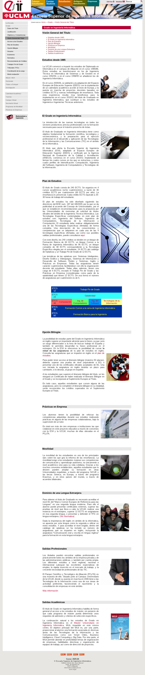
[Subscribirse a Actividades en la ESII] (63, 654)
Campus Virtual (11, 100)
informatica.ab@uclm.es (72, 668)
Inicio (43, 22)
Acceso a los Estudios (15, 41)
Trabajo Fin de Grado (90, 289)
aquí (83, 235)
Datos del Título (12, 28)
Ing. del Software (95, 302)
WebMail (119, 2)
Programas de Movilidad (14, 106)
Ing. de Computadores (80, 302)
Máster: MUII (10, 78)
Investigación (10, 88)
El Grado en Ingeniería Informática (61, 40)
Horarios (10, 51)
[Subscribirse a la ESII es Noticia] (75, 654)
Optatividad (90, 295)
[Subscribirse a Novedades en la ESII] (69, 654)
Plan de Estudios (13, 45)
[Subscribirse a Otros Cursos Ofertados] (81, 654)
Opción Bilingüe (12, 48)
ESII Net (110, 2)
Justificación (11, 32)
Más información (50, 590)
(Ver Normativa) (67, 516)
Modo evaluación (13, 74)
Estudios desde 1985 (56, 38)
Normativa (10, 58)
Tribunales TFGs (13, 68)
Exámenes (11, 54)
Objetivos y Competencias (16, 35)
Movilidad (51, 47)
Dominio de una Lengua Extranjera (61, 49)
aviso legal (72, 669)
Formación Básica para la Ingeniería (90, 314)
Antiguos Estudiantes (79, 2)
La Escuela (9, 23)
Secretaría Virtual (12, 103)
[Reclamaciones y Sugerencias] (16, 117)
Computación (65, 302)
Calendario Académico (13, 93)
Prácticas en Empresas (14, 110)
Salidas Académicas (55, 53)
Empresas (92, 1)
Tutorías (9, 97)
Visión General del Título (15, 38)
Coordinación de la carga (15, 71)
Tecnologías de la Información (112, 302)
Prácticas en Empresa (56, 45)
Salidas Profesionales (56, 51)
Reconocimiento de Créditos (17, 61)
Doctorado (9, 81)
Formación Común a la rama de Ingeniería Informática (90, 308)
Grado (8, 26)
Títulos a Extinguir (12, 84)
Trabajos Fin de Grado (15, 64)
